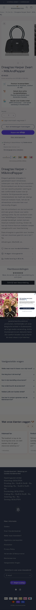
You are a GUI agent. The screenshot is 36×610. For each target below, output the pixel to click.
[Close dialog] (35, 294)
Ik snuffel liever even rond (27, 311)
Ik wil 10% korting (27, 308)
